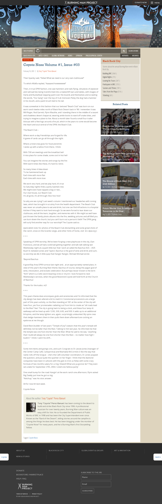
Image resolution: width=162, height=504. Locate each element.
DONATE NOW (141, 3)
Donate (20, 470)
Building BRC (27, 60)
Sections (28, 51)
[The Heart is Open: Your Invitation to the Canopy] (120, 149)
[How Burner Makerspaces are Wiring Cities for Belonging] (120, 122)
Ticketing (106, 95)
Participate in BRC (109, 84)
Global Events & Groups (92, 450)
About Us (20, 450)
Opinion (79, 55)
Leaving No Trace (109, 80)
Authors (125, 55)
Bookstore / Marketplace (29, 474)
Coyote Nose (33, 437)
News (70, 55)
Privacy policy (37, 494)
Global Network (58, 55)
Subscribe (87, 491)
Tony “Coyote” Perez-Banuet (47, 71)
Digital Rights (107, 77)
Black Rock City (29, 55)
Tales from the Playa (110, 91)
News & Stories (23, 456)
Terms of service (22, 494)
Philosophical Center (94, 55)
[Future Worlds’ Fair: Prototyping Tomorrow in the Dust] (120, 204)
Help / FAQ (21, 478)
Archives (135, 55)
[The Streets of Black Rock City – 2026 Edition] (120, 176)
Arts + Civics (43, 55)
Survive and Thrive (109, 88)
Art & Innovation (122, 450)
